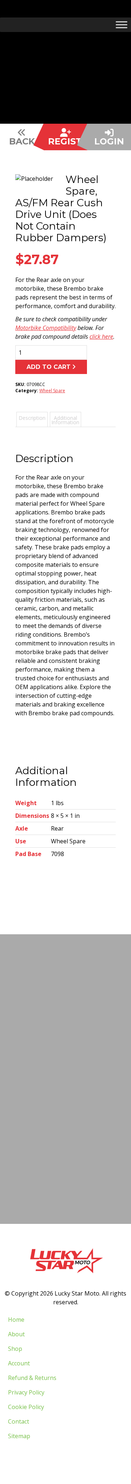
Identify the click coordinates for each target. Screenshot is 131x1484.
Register (67, 141)
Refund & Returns (32, 1378)
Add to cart (49, 366)
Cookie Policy (26, 1407)
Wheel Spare (52, 390)
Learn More (64, 1143)
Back (22, 141)
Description (32, 417)
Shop (15, 1349)
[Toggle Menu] (121, 24)
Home (16, 1320)
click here (101, 337)
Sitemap (19, 1436)
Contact (18, 1421)
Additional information (65, 420)
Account (19, 1363)
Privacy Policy (26, 1392)
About (16, 1334)
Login (109, 141)
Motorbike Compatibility (45, 328)
